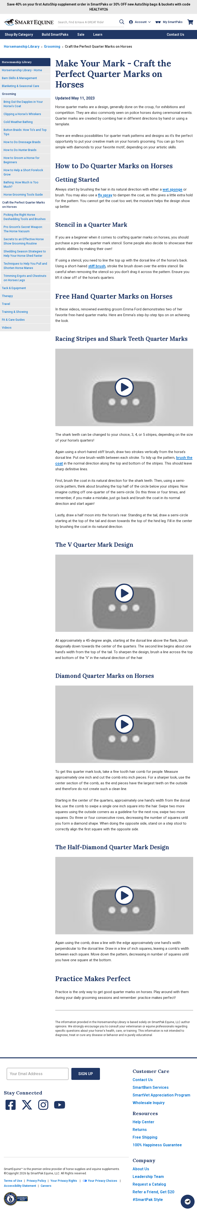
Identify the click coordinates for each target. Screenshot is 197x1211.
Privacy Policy (36, 1180)
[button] (122, 22)
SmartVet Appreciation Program (161, 1095)
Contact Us (143, 1079)
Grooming (52, 46)
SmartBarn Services (151, 1087)
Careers (46, 1186)
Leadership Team (148, 1176)
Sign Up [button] (85, 1073)
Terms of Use (13, 1180)
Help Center (143, 1122)
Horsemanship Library (21, 46)
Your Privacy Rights (63, 1180)
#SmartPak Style (148, 1199)
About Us (141, 1169)
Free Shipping (145, 1137)
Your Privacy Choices (102, 1180)
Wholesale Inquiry (149, 1102)
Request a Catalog (149, 1184)
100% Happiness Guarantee (157, 1145)
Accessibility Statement (20, 1186)
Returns (140, 1129)
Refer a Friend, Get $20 (153, 1192)
